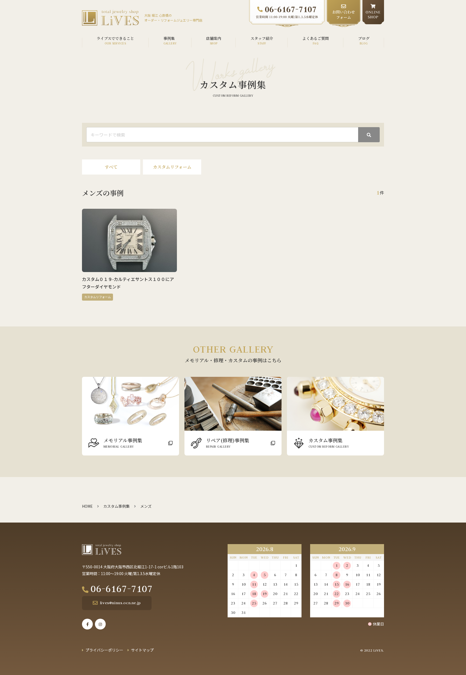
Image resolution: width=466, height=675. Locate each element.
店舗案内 (213, 38)
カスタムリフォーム (172, 167)
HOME (87, 506)
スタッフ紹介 (262, 38)
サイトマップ (142, 650)
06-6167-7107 (122, 588)
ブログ (363, 38)
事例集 (169, 38)
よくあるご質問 (315, 38)
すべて (111, 167)
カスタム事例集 (116, 506)
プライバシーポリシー (104, 650)
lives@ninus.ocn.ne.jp (120, 602)
